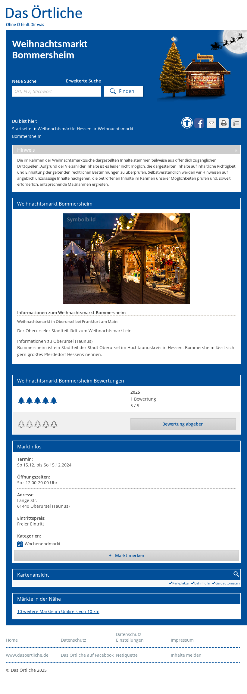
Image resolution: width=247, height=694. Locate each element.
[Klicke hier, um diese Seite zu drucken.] (224, 123)
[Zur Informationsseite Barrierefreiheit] (187, 122)
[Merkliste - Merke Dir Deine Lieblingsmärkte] (236, 123)
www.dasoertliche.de (27, 655)
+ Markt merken (126, 555)
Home (12, 640)
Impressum (182, 640)
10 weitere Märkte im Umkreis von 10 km (58, 611)
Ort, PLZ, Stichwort (38, 82)
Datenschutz (73, 640)
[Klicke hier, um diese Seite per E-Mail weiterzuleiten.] (211, 123)
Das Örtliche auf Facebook (87, 655)
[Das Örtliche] (46, 9)
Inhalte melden (186, 655)
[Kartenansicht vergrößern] (236, 574)
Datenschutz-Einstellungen (130, 637)
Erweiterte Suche (83, 81)
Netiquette (127, 655)
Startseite (21, 129)
